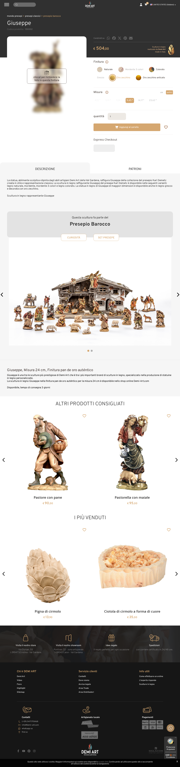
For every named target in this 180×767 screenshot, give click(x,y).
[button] (2, 295)
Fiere (19, 684)
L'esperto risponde (147, 680)
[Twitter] (119, 38)
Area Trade (84, 688)
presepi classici (32, 16)
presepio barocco (52, 16)
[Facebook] (114, 38)
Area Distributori (86, 692)
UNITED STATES (163, 5)
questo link (103, 762)
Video (19, 680)
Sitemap (20, 692)
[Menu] (175, 738)
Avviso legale (85, 684)
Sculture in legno (147, 684)
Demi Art (21, 676)
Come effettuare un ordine (151, 676)
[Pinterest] (125, 38)
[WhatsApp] (108, 38)
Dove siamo (84, 680)
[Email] (131, 38)
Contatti (82, 676)
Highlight (21, 688)
